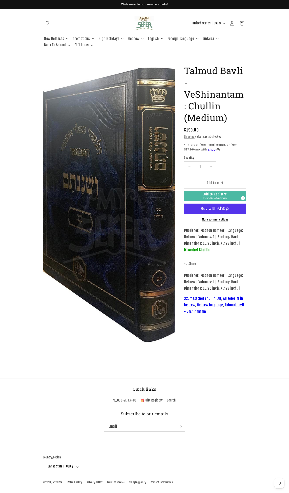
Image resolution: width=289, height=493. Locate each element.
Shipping (189, 136)
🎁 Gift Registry (152, 400)
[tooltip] (243, 198)
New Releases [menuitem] (54, 38)
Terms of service (116, 482)
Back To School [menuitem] (55, 45)
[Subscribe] (180, 426)
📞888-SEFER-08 (124, 400)
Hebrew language (210, 305)
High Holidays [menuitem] (108, 38)
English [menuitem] (153, 38)
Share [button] (192, 264)
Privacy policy (95, 482)
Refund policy (75, 482)
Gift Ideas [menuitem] (82, 45)
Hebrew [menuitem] (133, 38)
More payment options (215, 219)
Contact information (162, 482)
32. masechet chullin (200, 298)
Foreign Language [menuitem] (181, 38)
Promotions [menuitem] (81, 38)
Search (171, 400)
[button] (48, 23)
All (219, 298)
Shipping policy (137, 482)
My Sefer (57, 482)
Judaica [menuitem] (208, 38)
